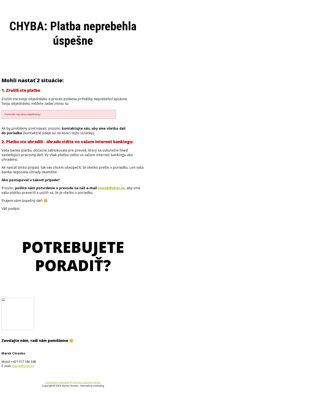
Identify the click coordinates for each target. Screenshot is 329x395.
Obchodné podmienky (57, 382)
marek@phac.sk (111, 188)
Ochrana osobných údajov (86, 382)
